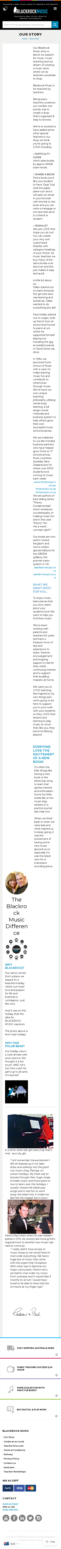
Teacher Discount (13, 1446)
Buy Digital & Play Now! (31, 1409)
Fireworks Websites (35, 1540)
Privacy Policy (11, 1458)
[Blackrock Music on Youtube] (6, 1518)
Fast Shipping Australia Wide (35, 1348)
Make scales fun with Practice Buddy (31, 1389)
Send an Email (10, 1504)
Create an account (14, 1441)
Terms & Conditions (14, 1450)
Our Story (9, 1437)
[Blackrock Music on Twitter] (22, 1518)
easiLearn (9, 1467)
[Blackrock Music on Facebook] (14, 1518)
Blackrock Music (29, 1537)
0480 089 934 (10, 1509)
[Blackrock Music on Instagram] (38, 1518)
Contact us (10, 1463)
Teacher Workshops (15, 1471)
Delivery (8, 1454)
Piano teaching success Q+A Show (34, 1368)
